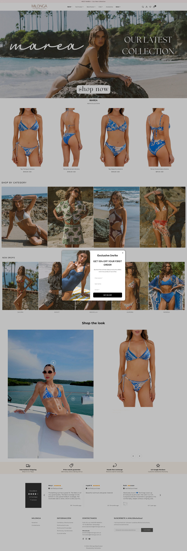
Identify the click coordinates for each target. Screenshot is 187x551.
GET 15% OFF (107, 295)
